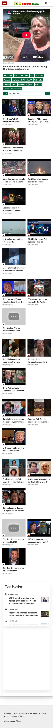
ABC (32, 75)
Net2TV (29, 80)
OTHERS (38, 84)
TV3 (35, 80)
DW (15, 75)
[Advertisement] (25, 712)
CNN (10, 75)
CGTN (21, 75)
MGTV (31, 84)
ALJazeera (39, 75)
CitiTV (23, 80)
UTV (40, 80)
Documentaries (16, 89)
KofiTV (14, 84)
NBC (26, 75)
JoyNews (15, 80)
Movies (6, 89)
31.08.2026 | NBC (7, 124)
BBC (5, 75)
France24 (7, 80)
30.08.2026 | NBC (7, 273)
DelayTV (7, 84)
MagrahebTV (22, 84)
